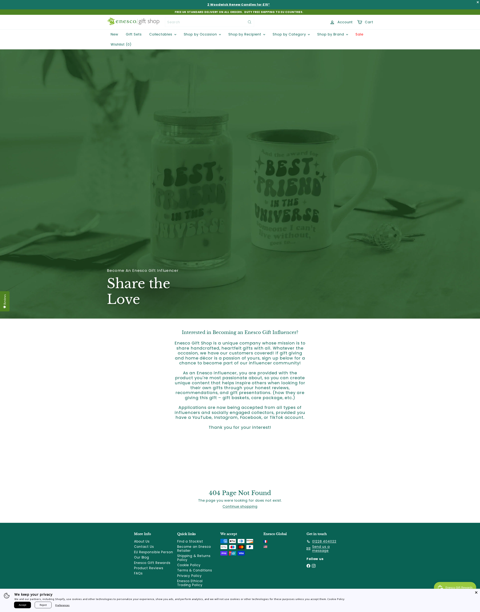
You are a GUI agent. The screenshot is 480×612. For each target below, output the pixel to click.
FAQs (138, 573)
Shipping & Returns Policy (194, 558)
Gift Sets (134, 34)
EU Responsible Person (153, 552)
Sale (359, 34)
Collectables (161, 34)
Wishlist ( (120, 44)
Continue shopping (240, 506)
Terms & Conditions (194, 570)
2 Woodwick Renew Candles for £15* (238, 4)
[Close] (476, 592)
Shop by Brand (331, 34)
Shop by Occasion (201, 34)
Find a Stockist (190, 541)
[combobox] (209, 22)
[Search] (249, 22)
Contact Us (144, 546)
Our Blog (141, 557)
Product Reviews (148, 568)
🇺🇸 (265, 546)
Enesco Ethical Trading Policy (190, 583)
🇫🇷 (265, 541)
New (114, 34)
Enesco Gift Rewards (152, 563)
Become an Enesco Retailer (194, 548)
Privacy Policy (189, 576)
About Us (142, 541)
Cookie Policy (189, 565)
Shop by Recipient (245, 34)
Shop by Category (290, 34)
